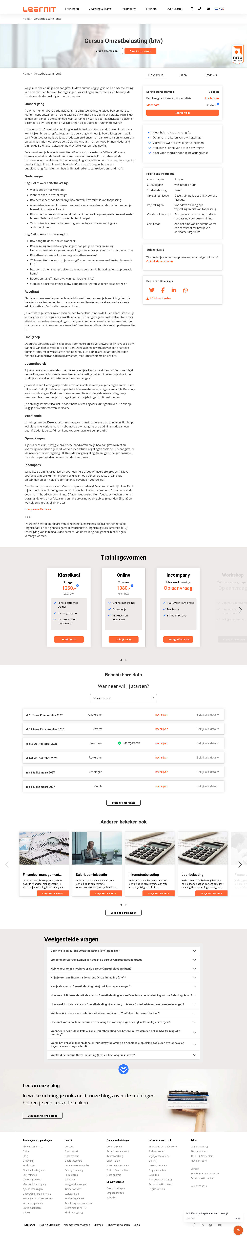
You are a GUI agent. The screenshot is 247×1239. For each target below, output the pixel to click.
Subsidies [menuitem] (112, 1197)
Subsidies (154, 1174)
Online (26, 1151)
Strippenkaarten (157, 1170)
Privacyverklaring (74, 1170)
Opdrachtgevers (73, 1160)
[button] (192, 8)
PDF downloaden (160, 298)
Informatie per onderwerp (163, 1146)
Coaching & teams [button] (100, 9)
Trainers (151, 9)
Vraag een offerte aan (38, 509)
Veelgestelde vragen (76, 1184)
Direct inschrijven (140, 51)
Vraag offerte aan (107, 51)
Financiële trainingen (118, 1165)
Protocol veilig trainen (160, 1184)
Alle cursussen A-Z (33, 1146)
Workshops (29, 1165)
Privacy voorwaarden (118, 1224)
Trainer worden (73, 1189)
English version (157, 1189)
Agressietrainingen (33, 1189)
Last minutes (30, 1174)
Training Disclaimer (49, 1224)
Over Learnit (71, 1151)
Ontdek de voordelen (159, 261)
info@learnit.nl (206, 1178)
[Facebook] (163, 290)
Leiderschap (113, 1160)
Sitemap (98, 1224)
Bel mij (152, 1160)
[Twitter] (151, 290)
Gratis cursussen (32, 1207)
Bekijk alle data (206, 714)
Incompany (129, 9)
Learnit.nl (29, 1225)
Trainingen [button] (72, 9)
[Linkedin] (174, 290)
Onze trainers (72, 1156)
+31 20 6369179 (210, 1173)
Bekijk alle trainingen (123, 912)
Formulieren (71, 1174)
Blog (25, 1156)
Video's (26, 1212)
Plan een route (199, 1160)
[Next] (240, 609)
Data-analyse (114, 1174)
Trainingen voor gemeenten (38, 1198)
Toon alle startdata (123, 802)
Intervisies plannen (33, 1203)
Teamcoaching (115, 1156)
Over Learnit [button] (174, 9)
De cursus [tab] (155, 75)
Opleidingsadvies (32, 1179)
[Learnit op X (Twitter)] (210, 1225)
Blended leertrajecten (34, 1170)
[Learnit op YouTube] (219, 1225)
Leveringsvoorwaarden (77, 1165)
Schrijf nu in (182, 112)
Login (137, 1224)
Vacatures (70, 1179)
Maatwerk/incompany (34, 1184)
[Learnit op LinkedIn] (202, 1225)
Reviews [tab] (210, 75)
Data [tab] (183, 75)
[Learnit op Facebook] (194, 1225)
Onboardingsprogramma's (37, 1193)
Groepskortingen (158, 1165)
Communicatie (114, 1146)
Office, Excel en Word (118, 1170)
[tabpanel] (123, 445)
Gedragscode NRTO (76, 1207)
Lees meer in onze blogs (42, 1115)
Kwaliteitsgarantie (74, 1198)
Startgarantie (72, 1193)
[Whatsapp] (185, 290)
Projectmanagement (118, 1151)
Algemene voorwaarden (77, 1224)
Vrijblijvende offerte (159, 1156)
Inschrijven (212, 98)
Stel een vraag (156, 1151)
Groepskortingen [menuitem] (116, 1188)
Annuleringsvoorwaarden (78, 1203)
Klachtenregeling (74, 1212)
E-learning (28, 1160)
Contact (69, 1146)
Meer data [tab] (152, 105)
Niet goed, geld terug (160, 1179)
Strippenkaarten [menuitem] (115, 1192)
